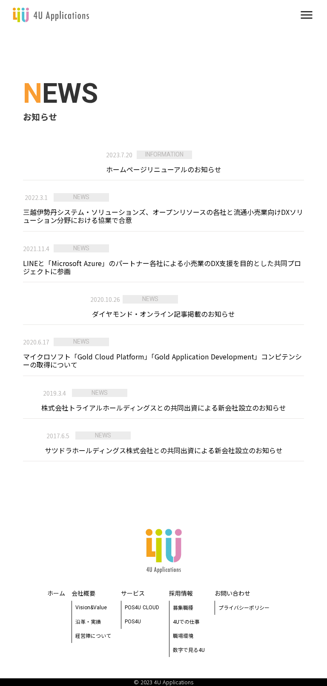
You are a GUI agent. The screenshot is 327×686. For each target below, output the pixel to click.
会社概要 (83, 593)
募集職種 (183, 607)
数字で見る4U (189, 649)
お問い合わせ (232, 593)
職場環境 (183, 635)
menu (306, 15)
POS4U (133, 622)
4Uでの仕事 (186, 621)
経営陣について (93, 635)
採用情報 (181, 593)
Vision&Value (91, 608)
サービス (133, 593)
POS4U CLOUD (142, 608)
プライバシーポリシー (244, 607)
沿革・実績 (88, 621)
